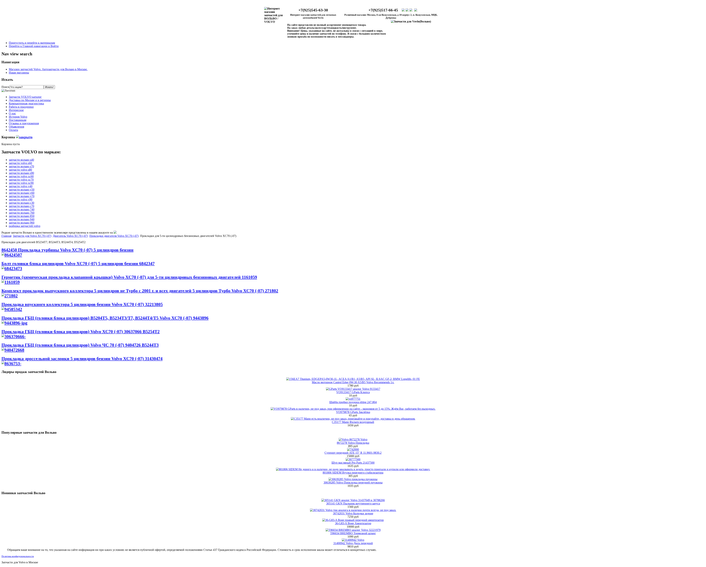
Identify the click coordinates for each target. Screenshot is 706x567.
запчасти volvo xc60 (21, 176)
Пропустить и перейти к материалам (32, 42)
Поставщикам (17, 120)
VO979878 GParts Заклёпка (353, 412)
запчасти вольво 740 (21, 209)
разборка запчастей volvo (24, 225)
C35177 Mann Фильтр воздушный (353, 422)
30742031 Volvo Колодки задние (353, 513)
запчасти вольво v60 (21, 192)
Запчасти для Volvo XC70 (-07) (32, 235)
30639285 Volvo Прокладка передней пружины (353, 482)
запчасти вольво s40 (21, 159)
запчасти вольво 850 (21, 216)
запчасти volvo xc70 (21, 179)
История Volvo (18, 116)
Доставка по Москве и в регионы (30, 100)
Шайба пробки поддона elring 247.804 (353, 402)
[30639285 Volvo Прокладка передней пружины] (353, 479)
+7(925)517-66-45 (383, 10)
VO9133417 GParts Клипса (353, 392)
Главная (6, 235)
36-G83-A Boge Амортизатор (353, 523)
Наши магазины (19, 72)
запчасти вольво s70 (21, 166)
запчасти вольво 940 (21, 219)
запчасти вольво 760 (21, 212)
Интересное (16, 110)
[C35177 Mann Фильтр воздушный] (353, 418)
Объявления (16, 126)
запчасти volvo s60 (20, 163)
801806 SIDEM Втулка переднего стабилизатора (353, 472)
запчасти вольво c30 (21, 202)
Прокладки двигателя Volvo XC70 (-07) (114, 235)
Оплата (13, 129)
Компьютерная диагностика (26, 103)
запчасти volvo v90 (20, 199)
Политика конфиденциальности (17, 556)
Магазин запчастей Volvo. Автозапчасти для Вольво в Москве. (48, 69)
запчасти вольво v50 (21, 189)
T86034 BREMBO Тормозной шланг (353, 533)
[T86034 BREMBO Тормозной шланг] (353, 530)
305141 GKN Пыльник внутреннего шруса (353, 503)
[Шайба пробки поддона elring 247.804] (353, 398)
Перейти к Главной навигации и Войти (34, 46)
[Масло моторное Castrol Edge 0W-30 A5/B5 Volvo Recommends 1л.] (353, 379)
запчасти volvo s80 (20, 169)
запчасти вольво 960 (21, 222)
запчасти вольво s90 (21, 173)
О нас (12, 113)
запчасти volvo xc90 (21, 182)
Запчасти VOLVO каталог (25, 96)
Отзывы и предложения (24, 123)
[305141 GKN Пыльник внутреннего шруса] (353, 500)
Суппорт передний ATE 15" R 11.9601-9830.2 (353, 452)
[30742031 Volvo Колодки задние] (353, 510)
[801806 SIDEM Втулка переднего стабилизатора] (353, 469)
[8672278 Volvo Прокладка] (353, 439)
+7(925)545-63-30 (313, 10)
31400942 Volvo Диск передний (353, 543)
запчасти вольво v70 (21, 196)
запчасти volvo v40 (20, 186)
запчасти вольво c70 (21, 206)
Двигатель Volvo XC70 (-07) (70, 235)
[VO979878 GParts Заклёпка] (353, 408)
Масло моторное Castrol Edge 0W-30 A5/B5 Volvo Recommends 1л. (353, 382)
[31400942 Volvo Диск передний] (353, 539)
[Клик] (24, 137)
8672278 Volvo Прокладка (353, 442)
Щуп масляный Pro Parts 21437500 (353, 462)
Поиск (5, 86)
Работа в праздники (21, 106)
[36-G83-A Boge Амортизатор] (353, 520)
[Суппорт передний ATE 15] (353, 449)
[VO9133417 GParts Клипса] (353, 388)
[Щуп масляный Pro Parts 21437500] (353, 459)
